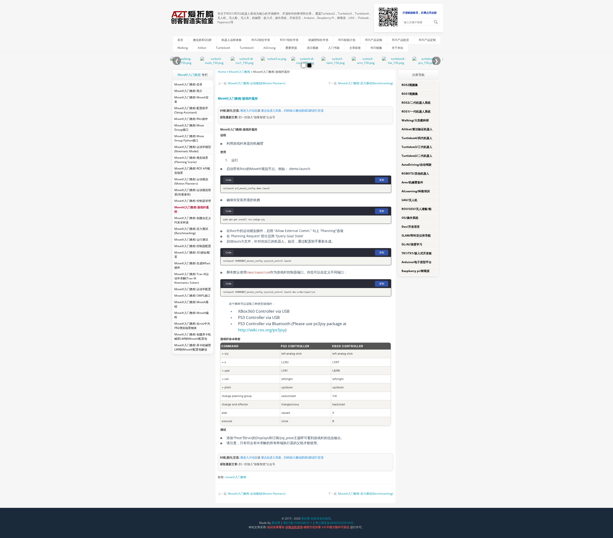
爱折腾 (276, 523)
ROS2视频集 (410, 85)
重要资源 (291, 48)
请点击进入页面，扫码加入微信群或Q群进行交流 (292, 110)
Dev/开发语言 (411, 227)
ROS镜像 (376, 48)
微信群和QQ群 (202, 40)
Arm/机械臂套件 (412, 182)
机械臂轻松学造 (318, 40)
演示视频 (312, 48)
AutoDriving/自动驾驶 (416, 165)
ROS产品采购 (373, 40)
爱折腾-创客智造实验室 (316, 518)
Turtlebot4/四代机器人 (417, 138)
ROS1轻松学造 (289, 40)
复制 (381, 179)
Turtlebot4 (223, 48)
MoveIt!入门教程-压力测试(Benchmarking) (365, 83)
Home (222, 72)
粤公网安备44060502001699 (334, 523)
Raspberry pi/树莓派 (416, 271)
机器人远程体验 (231, 40)
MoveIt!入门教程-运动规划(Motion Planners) (256, 83)
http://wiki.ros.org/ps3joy (261, 330)
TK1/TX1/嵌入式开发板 (417, 253)
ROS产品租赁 (400, 40)
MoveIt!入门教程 (189, 74)
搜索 (436, 22)
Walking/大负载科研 (415, 120)
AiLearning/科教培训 (416, 191)
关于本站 (397, 48)
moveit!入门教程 (235, 477)
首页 (180, 40)
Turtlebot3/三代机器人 (417, 147)
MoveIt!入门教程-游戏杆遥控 (238, 98)
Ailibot (202, 48)
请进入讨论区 (248, 110)
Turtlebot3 (247, 48)
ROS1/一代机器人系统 (416, 111)
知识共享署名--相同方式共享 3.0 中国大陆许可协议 (308, 527)
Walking (182, 48)
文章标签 (355, 48)
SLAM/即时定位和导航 (416, 235)
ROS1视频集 (410, 94)
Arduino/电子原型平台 (416, 262)
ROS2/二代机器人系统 (416, 103)
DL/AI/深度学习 (412, 244)
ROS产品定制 (427, 40)
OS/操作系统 (410, 218)
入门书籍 (334, 48)
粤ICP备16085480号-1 (297, 523)
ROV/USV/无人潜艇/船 (416, 209)
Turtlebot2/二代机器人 (417, 156)
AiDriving (269, 48)
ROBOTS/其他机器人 (415, 173)
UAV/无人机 (409, 200)
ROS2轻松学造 (260, 40)
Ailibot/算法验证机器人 (417, 129)
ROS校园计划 (346, 40)
